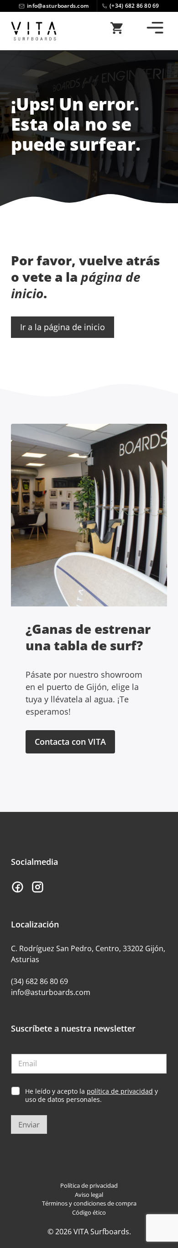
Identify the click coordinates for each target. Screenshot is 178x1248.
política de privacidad (120, 1091)
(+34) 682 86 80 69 (134, 6)
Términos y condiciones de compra (89, 1203)
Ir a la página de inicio (62, 326)
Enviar (29, 1124)
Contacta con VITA (70, 741)
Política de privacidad (89, 1185)
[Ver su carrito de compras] (116, 31)
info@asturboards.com (58, 6)
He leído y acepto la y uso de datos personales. (91, 1095)
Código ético (89, 1212)
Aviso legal (89, 1194)
